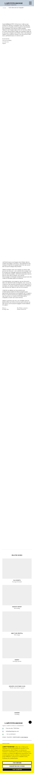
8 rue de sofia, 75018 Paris (12, 728)
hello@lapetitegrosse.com (12, 731)
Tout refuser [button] (17, 762)
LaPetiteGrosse (13, 3)
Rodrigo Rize (5, 309)
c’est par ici (24, 737)
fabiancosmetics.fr (21, 309)
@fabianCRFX (10, 24)
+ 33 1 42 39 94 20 (10, 734)
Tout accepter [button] (17, 769)
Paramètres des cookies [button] (17, 766)
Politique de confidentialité (10, 758)
